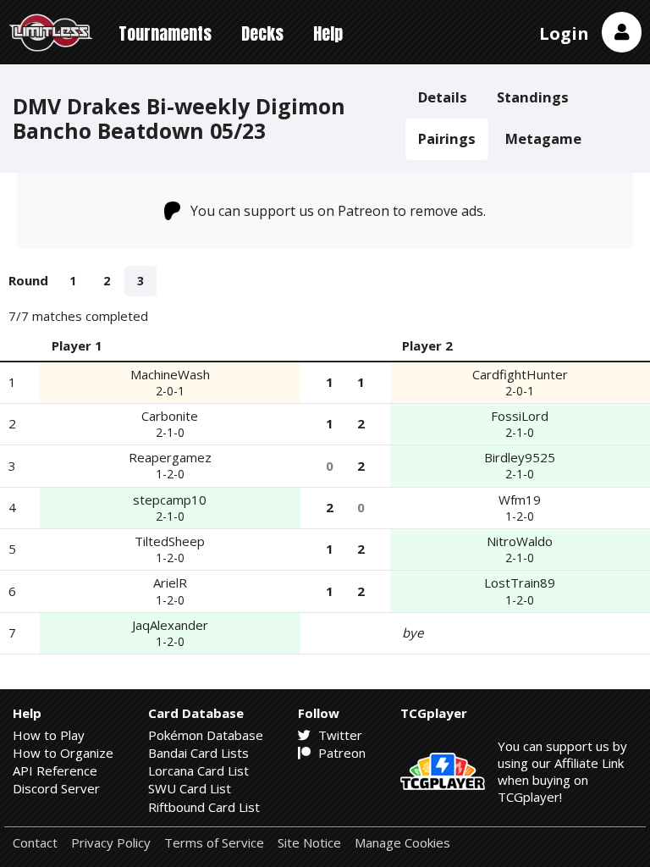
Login (564, 33)
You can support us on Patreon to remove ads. (338, 211)
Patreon (340, 752)
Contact (35, 843)
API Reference (55, 770)
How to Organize (63, 752)
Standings (533, 97)
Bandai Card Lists (198, 752)
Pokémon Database (205, 734)
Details (442, 97)
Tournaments (165, 33)
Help (328, 33)
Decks (262, 33)
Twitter (338, 734)
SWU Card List (189, 788)
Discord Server (56, 788)
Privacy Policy (111, 843)
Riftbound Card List (204, 806)
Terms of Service (214, 843)
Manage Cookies (402, 843)
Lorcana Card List (198, 770)
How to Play (49, 734)
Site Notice (309, 843)
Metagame (543, 138)
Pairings (447, 138)
